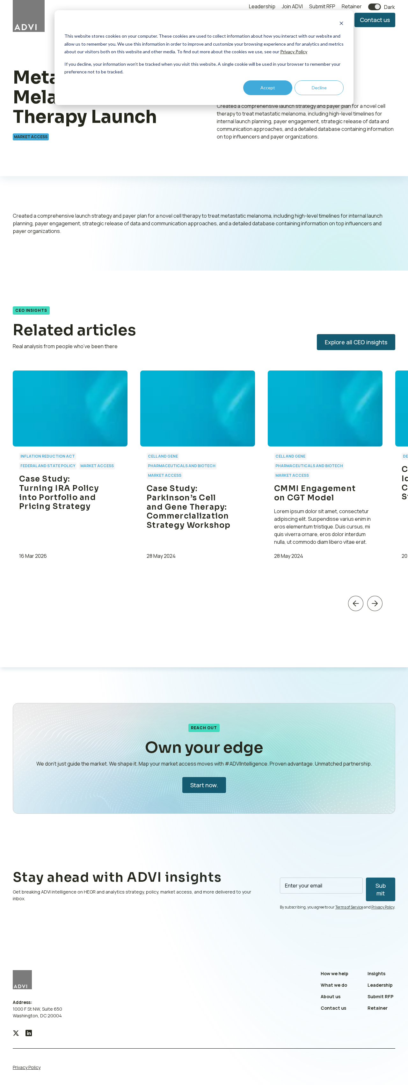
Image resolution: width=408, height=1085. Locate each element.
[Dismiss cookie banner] (341, 24)
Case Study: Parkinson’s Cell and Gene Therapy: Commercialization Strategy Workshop (189, 507)
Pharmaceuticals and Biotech (181, 465)
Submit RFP (322, 6)
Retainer (352, 6)
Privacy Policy (293, 51)
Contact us (375, 20)
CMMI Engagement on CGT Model (315, 493)
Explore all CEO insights (356, 342)
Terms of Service (349, 907)
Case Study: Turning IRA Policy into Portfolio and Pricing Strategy (59, 492)
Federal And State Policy (47, 465)
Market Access (30, 136)
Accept (267, 87)
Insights (376, 973)
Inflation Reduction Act (47, 456)
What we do (334, 985)
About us (330, 996)
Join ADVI (292, 6)
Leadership (262, 6)
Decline (319, 87)
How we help (334, 973)
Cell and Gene (163, 456)
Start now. (204, 785)
